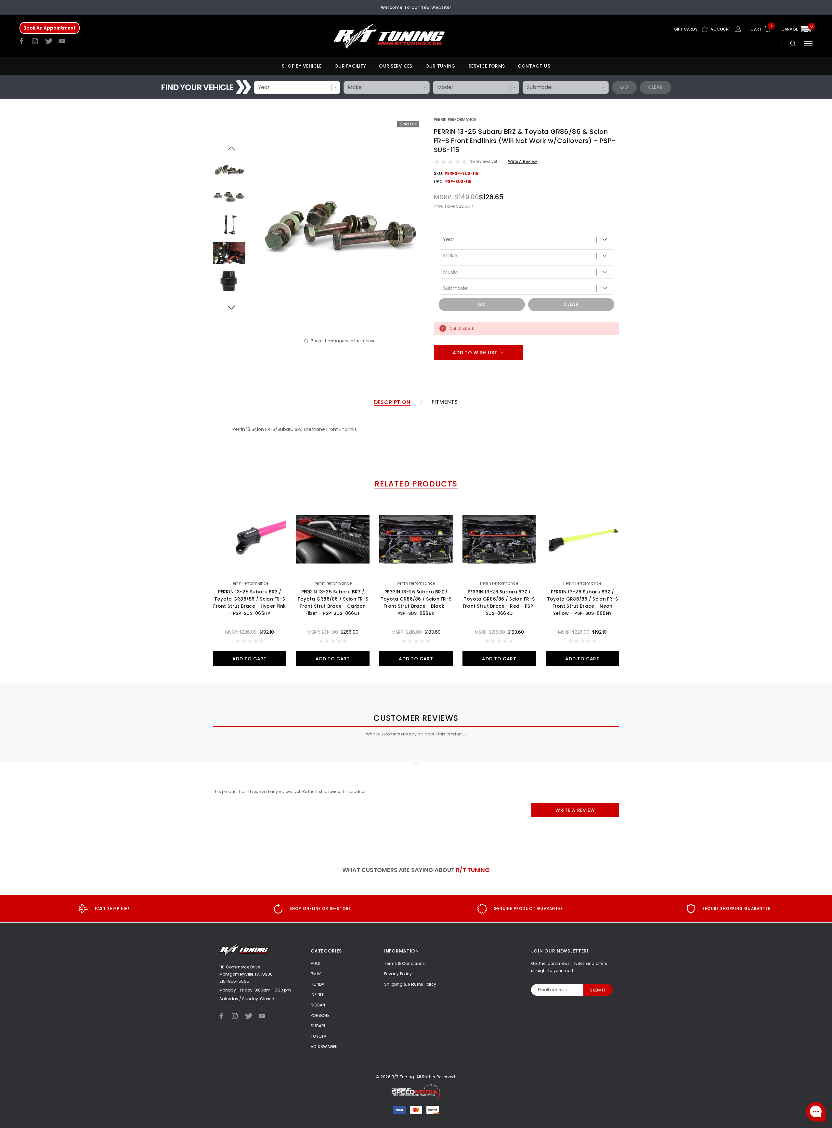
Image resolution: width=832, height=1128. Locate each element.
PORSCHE (320, 1015)
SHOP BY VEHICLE (301, 66)
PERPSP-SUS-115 (461, 173)
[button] (796, 29)
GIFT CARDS (686, 29)
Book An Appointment (49, 28)
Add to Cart (249, 658)
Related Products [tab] (415, 484)
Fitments (445, 402)
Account (721, 29)
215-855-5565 (234, 981)
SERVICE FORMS (487, 66)
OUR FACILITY (350, 66)
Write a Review (522, 161)
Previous (229, 145)
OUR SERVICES (395, 66)
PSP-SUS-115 (458, 181)
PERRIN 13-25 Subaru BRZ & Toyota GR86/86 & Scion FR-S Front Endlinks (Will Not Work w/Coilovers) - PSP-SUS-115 (525, 140)
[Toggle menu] (808, 43)
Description (392, 402)
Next (229, 304)
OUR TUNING (440, 66)
